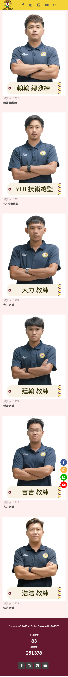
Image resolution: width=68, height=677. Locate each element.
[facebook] (23, 5)
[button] (54, 5)
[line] (38, 5)
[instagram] (31, 5)
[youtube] (46, 5)
